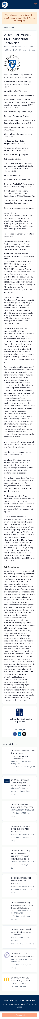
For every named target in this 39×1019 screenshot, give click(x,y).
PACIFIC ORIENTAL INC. (20, 938)
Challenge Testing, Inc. (19, 788)
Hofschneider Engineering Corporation (18, 47)
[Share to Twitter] (24, 734)
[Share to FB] (15, 734)
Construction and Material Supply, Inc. (21, 762)
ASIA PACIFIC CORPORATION (23, 810)
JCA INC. (14, 983)
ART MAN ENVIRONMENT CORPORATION (21, 912)
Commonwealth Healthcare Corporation (21, 960)
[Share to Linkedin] (19, 734)
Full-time (7, 50)
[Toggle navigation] (35, 5)
